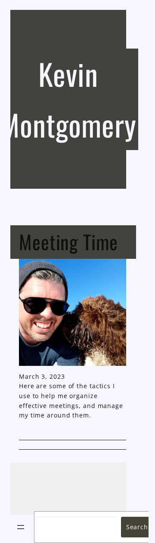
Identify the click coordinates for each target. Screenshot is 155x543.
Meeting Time (68, 241)
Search (137, 527)
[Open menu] (20, 527)
